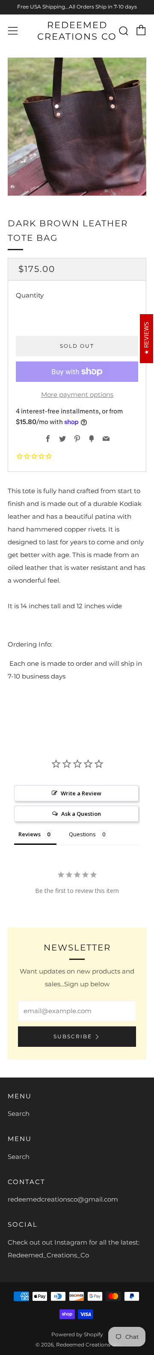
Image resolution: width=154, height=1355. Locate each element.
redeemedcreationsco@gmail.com (63, 1199)
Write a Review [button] (81, 793)
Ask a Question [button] (81, 814)
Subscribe (72, 1036)
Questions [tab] (82, 834)
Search (19, 1113)
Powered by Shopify (77, 1334)
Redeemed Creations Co (77, 30)
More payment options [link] (77, 394)
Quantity (30, 295)
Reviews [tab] (29, 834)
